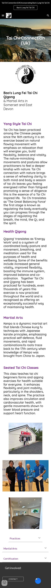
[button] (3, 15)
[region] (25, 6)
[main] (25, 40)
